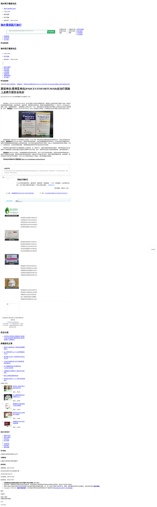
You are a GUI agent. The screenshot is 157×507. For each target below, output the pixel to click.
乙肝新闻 (80, 34)
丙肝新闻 (80, 32)
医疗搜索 (51, 31)
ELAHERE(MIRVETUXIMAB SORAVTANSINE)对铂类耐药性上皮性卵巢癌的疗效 (68, 193)
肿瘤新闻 (6, 36)
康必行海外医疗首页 (10, 8)
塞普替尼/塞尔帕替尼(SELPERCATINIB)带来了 (32, 299)
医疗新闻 (80, 31)
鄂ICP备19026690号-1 (59, 488)
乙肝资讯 (6, 336)
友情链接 (6, 443)
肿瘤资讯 (19, 84)
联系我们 (6, 445)
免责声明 (6, 38)
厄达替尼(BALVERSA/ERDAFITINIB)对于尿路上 (33, 220)
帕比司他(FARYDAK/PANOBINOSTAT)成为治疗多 (33, 224)
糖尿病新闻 (7, 75)
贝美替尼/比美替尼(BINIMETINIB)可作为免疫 (32, 275)
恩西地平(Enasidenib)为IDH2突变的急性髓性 (32, 294)
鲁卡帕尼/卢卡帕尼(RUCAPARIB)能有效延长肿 (32, 268)
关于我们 (6, 39)
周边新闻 (10, 338)
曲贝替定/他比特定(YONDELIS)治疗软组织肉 (32, 241)
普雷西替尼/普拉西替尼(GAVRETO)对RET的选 (32, 270)
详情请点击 (51, 185)
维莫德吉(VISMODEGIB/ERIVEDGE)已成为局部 (33, 265)
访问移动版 (69, 488)
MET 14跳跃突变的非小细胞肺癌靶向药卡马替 (32, 296)
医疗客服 (6, 56)
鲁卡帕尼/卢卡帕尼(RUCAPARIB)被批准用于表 (32, 292)
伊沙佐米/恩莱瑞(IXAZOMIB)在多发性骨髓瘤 (32, 248)
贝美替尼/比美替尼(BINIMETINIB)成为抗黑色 (32, 272)
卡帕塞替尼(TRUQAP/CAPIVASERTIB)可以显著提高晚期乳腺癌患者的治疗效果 (34, 193)
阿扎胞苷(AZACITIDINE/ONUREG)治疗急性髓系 (33, 246)
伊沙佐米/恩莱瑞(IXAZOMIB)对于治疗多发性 (32, 250)
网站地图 (6, 447)
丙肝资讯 (12, 336)
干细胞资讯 (11, 339)
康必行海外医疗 (11, 84)
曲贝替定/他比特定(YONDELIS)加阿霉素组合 (32, 244)
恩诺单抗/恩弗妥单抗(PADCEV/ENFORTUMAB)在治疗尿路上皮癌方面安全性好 (47, 84)
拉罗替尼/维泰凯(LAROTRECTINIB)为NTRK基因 (33, 226)
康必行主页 (7, 435)
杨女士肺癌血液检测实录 (11, 375)
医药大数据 (80, 29)
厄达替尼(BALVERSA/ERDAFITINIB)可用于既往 (33, 222)
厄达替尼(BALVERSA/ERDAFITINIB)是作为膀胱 (33, 289)
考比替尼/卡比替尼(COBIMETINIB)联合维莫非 (32, 217)
